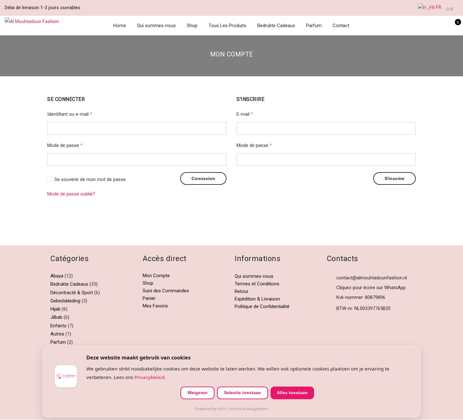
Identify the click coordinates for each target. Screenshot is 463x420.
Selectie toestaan (242, 392)
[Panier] (453, 25)
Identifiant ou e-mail (69, 114)
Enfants (58, 326)
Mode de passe (65, 145)
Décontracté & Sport (71, 292)
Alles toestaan (292, 392)
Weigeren (197, 392)
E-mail (245, 114)
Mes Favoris (155, 306)
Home (119, 25)
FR (438, 7)
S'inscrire (394, 178)
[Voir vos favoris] (444, 25)
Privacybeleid (149, 377)
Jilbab (56, 317)
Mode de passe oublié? (71, 194)
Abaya (56, 276)
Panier (149, 298)
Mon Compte (156, 275)
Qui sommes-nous (156, 25)
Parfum (314, 25)
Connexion (203, 178)
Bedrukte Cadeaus (276, 25)
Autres (57, 334)
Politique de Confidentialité (262, 306)
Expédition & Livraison (257, 299)
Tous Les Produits (227, 25)
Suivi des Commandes (166, 291)
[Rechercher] (424, 25)
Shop (192, 25)
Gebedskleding (65, 301)
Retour (242, 291)
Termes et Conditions (257, 284)
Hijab (55, 309)
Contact (341, 25)
